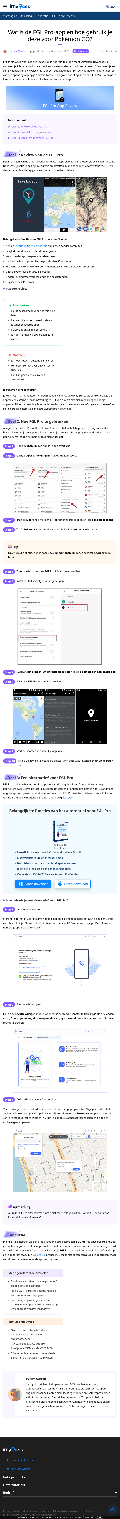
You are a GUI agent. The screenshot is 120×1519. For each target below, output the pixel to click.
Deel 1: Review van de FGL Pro (29, 126)
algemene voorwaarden (37, 1511)
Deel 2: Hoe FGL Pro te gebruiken (31, 132)
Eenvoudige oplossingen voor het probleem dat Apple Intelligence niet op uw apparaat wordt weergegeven (34, 1304)
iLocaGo (68, 797)
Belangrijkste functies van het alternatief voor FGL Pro (60, 810)
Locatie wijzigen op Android (31, 246)
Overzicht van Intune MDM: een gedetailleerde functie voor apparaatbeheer (29, 1334)
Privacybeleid (11, 1511)
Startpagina (10, 16)
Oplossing (26, 16)
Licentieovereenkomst (68, 1511)
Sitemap (90, 1511)
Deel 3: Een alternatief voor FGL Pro (33, 137)
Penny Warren (36, 1378)
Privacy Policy (89, 1517)
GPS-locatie (41, 16)
